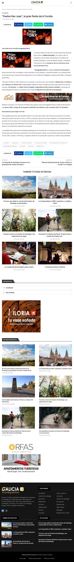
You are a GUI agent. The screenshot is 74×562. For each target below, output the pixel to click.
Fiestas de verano (27, 143)
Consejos (41, 513)
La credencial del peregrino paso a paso (19, 267)
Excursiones (60, 501)
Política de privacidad (35, 558)
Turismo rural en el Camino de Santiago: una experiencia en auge (53, 401)
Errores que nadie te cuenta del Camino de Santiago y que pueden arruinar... (23, 524)
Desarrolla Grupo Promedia (44, 555)
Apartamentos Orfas (62, 513)
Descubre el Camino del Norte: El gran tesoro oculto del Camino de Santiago (16, 432)
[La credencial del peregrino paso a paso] (19, 253)
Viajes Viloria (60, 507)
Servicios (41, 504)
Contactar (59, 496)
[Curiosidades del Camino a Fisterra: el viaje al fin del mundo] (18, 386)
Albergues (59, 510)
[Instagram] (6, 510)
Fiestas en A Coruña (40, 143)
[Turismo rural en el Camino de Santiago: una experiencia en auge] (19, 220)
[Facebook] (2, 510)
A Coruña (6, 143)
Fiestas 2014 (15, 143)
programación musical (10, 146)
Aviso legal (22, 558)
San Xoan (30, 146)
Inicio (3, 9)
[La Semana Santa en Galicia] (55, 253)
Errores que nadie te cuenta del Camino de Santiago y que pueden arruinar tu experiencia (16, 369)
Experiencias (60, 504)
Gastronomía (42, 507)
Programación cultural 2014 (58, 143)
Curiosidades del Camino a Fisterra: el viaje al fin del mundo (17, 401)
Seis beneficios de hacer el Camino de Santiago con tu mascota (54, 432)
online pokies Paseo (29, 84)
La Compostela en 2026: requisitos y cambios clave (55, 368)
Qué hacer (41, 499)
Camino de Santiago (44, 496)
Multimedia (41, 501)
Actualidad (41, 493)
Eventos (40, 510)
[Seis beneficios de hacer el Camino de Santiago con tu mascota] (55, 418)
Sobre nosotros (61, 493)
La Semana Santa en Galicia (55, 267)
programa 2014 (24, 48)
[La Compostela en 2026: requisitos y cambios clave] (55, 187)
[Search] (71, 3)
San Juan (22, 146)
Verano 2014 (40, 146)
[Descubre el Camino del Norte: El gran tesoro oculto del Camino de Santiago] (55, 220)
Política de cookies (49, 558)
